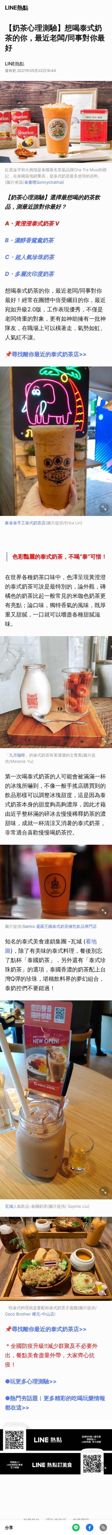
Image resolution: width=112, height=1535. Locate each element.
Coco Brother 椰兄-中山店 (29, 1313)
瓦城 (9, 1206)
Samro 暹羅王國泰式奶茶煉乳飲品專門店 (60, 926)
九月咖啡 (17, 755)
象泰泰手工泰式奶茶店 (25, 522)
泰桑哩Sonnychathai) (44, 182)
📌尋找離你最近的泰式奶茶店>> (45, 354)
